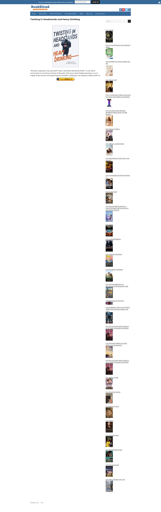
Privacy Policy (100, 14)
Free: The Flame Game (112, 435)
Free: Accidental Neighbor (113, 239)
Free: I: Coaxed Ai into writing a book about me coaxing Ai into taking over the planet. (118, 96)
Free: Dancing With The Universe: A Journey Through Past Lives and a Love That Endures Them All (117, 208)
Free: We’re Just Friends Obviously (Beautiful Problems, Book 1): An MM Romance (116, 112)
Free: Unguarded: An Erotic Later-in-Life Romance (117, 159)
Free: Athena (109, 224)
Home (34, 14)
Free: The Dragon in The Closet (115, 301)
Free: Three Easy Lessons (113, 392)
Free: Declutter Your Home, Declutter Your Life (118, 62)
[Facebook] (120, 9)
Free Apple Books (71, 14)
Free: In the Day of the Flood (114, 254)
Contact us (114, 503)
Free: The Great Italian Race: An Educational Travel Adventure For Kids (117, 285)
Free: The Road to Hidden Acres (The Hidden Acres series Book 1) (116, 344)
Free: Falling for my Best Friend (115, 144)
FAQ (120, 503)
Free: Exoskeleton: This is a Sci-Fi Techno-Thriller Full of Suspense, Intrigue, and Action (118, 309)
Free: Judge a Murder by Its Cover (115, 479)
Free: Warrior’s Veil (111, 80)
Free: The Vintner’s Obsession (114, 269)
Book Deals (43, 14)
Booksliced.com (34, 503)
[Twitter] (126, 9)
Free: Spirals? (109, 30)
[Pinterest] (123, 9)
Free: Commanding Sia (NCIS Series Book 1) (118, 176)
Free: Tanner (109, 421)
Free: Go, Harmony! (111, 192)
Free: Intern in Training (113, 129)
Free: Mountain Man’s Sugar (114, 450)
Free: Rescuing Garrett (112, 465)
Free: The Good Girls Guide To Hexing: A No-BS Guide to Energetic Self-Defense (117, 327)
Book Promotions (55, 14)
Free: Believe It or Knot (112, 406)
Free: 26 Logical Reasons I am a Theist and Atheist (118, 46)
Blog (81, 14)
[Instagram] (129, 9)
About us (89, 14)
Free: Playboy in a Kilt (112, 377)
